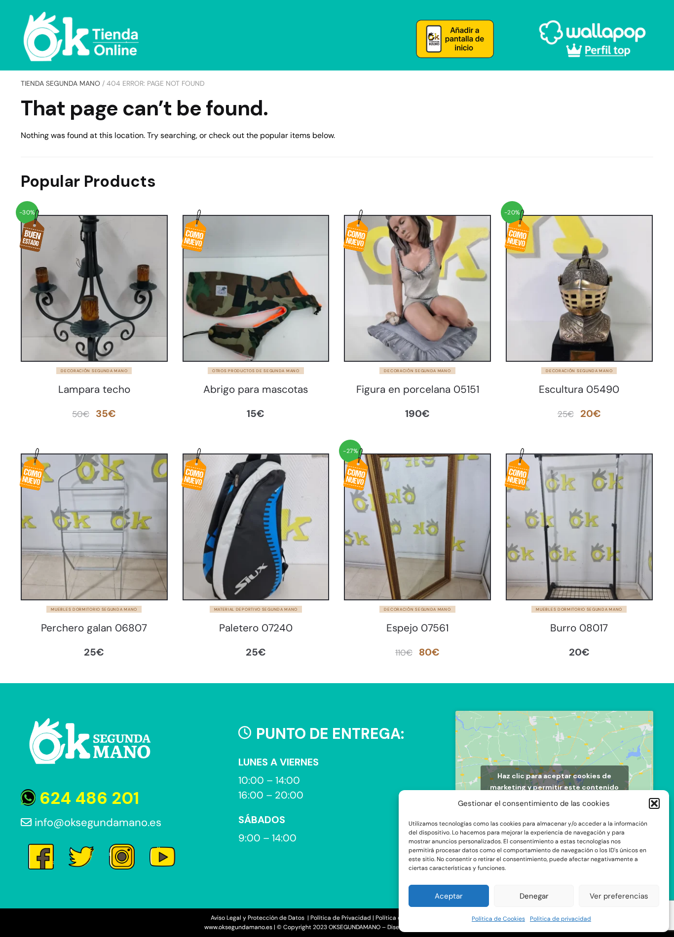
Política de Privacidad (340, 918)
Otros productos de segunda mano (256, 370)
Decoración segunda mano (94, 370)
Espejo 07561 (417, 628)
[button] (654, 803)
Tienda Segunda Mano (60, 83)
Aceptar (449, 896)
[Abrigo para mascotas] (256, 288)
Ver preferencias (619, 896)
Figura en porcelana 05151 (417, 389)
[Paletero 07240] (256, 526)
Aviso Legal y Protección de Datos (258, 918)
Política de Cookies (498, 919)
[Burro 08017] (579, 526)
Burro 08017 (579, 628)
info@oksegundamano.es (96, 822)
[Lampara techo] (94, 288)
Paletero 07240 (256, 628)
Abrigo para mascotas (255, 389)
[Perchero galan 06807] (94, 526)
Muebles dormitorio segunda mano (94, 609)
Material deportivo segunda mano (256, 609)
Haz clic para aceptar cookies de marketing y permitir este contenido (554, 781)
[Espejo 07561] (417, 526)
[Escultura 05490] (579, 288)
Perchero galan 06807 (94, 628)
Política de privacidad (560, 919)
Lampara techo (94, 389)
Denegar (534, 896)
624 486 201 (87, 798)
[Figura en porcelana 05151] (417, 288)
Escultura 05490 (579, 389)
